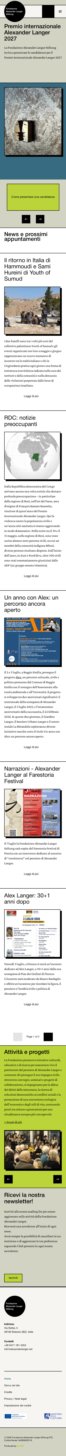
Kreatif (20, 1446)
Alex (18, 677)
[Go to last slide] (26, 219)
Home (7, 1379)
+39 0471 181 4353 (15, 1345)
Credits (8, 1392)
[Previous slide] (8, 1179)
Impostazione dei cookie (17, 1406)
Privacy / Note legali (15, 1399)
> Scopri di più (13, 1122)
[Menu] (60, 11)
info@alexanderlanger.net (18, 1349)
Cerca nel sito (12, 1385)
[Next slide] (40, 219)
